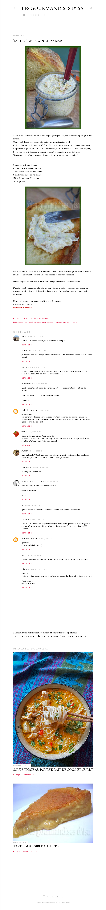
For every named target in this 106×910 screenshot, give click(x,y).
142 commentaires (29, 851)
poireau (50, 322)
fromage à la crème (32, 322)
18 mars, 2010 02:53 (39, 569)
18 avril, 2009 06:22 (36, 555)
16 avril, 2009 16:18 (39, 384)
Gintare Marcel (64, 902)
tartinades (58, 322)
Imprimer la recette (22, 307)
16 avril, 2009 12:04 (37, 367)
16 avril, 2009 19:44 (37, 451)
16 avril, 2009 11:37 (40, 351)
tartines (66, 322)
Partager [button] (16, 318)
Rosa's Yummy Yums (32, 481)
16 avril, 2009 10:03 (35, 337)
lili (22, 505)
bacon (21, 322)
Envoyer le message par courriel (35, 318)
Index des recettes (33, 15)
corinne (25, 367)
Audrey (25, 451)
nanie (24, 555)
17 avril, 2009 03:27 (40, 467)
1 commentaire (28, 775)
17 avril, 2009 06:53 (51, 481)
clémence (26, 467)
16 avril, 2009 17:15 (46, 410)
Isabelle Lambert (30, 410)
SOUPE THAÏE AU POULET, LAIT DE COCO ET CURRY (53, 769)
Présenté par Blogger (55, 897)
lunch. (43, 322)
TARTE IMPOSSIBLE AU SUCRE (36, 846)
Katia (24, 336)
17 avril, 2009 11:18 (37, 520)
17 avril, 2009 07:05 (32, 505)
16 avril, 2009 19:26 (33, 432)
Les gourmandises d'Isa (53, 8)
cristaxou (26, 569)
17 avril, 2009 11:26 (46, 539)
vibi (23, 431)
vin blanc (73, 322)
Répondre (27, 345)
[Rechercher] (91, 7)
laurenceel (26, 350)
